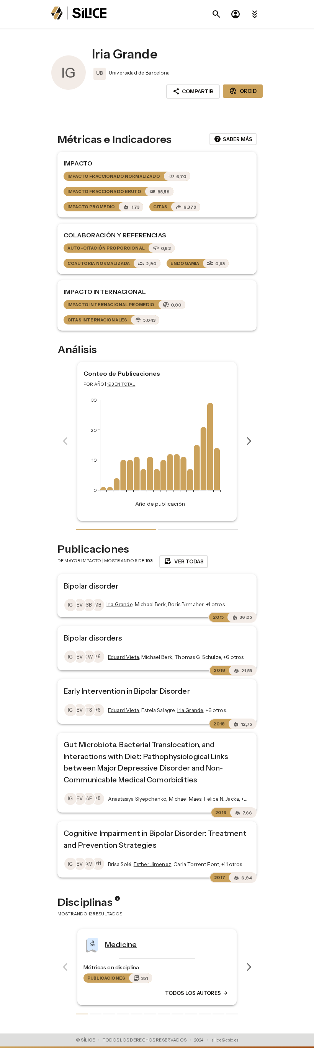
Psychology (165, 944)
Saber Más (233, 139)
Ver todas (184, 561)
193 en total (121, 384)
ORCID (243, 91)
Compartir (193, 91)
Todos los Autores (236, 993)
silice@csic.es (224, 1040)
